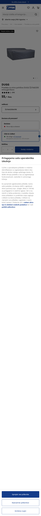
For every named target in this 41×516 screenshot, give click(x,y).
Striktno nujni (20, 511)
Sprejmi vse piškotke (20, 494)
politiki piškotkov (8, 207)
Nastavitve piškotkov (20, 503)
